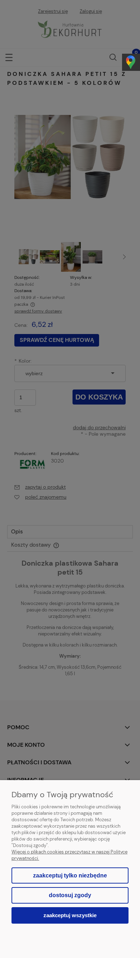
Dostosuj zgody (70, 895)
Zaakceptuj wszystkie (70, 915)
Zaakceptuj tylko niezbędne (70, 875)
